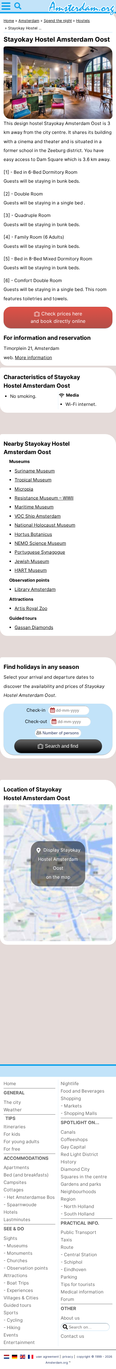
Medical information (82, 1292)
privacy (67, 1356)
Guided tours (17, 1305)
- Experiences (18, 1290)
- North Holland (77, 1206)
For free (12, 1149)
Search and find (61, 746)
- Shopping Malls (79, 1113)
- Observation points (26, 1268)
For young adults (21, 1141)
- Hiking (12, 1327)
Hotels (11, 1212)
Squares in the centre (84, 1176)
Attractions (15, 1275)
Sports (11, 1312)
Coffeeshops (74, 1139)
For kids (12, 1134)
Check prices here (58, 317)
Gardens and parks (81, 1184)
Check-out (36, 721)
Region (68, 1199)
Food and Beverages (82, 1091)
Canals (68, 1132)
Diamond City (75, 1169)
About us (70, 1318)
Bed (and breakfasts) (26, 1175)
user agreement (47, 1356)
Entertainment (19, 1342)
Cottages (13, 1190)
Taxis (66, 1240)
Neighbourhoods (78, 1191)
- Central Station (79, 1254)
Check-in (36, 710)
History (68, 1162)
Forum (67, 1299)
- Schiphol (71, 1262)
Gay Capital (73, 1147)
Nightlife (70, 1083)
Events (11, 1335)
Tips (10, 1118)
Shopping (71, 1098)
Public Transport (78, 1232)
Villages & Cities (21, 1298)
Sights (10, 1238)
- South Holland (77, 1214)
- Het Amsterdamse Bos (29, 1197)
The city (12, 1102)
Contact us (72, 1336)
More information (33, 357)
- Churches (15, 1260)
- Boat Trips (16, 1283)
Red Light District (79, 1154)
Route (67, 1247)
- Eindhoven (73, 1269)
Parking (69, 1277)
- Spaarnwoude (20, 1204)
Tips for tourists (78, 1284)
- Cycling (13, 1320)
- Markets (71, 1106)
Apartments (16, 1167)
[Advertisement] (58, 423)
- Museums (16, 1245)
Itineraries (15, 1126)
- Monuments (18, 1253)
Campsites (15, 1182)
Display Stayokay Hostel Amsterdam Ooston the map (59, 863)
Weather (13, 1110)
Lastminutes (17, 1219)
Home (10, 1083)
